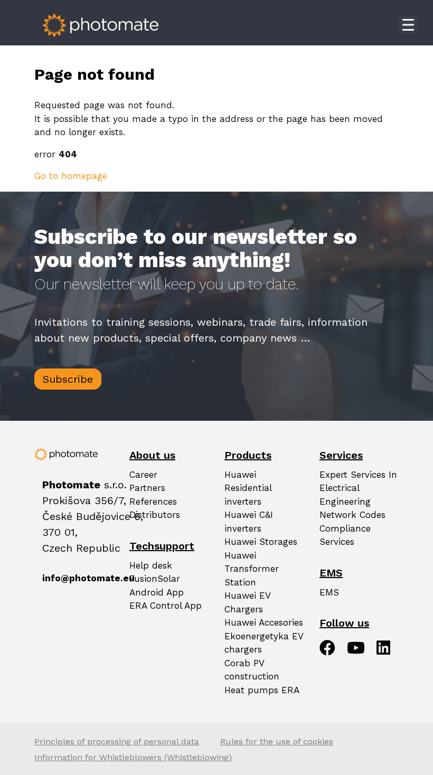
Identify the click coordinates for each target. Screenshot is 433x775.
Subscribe (68, 379)
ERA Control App (165, 605)
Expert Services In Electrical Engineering (358, 488)
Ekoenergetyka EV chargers (263, 643)
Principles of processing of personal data (116, 741)
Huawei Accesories (263, 622)
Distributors (154, 514)
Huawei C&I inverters (248, 521)
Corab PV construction (251, 670)
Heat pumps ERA (261, 690)
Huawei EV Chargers (247, 602)
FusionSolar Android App (156, 585)
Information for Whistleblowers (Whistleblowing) (133, 757)
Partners (147, 488)
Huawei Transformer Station (251, 569)
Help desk (150, 565)
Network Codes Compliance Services (352, 528)
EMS (329, 592)
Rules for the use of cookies (276, 741)
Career (143, 474)
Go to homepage (70, 176)
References (153, 501)
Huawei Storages (260, 541)
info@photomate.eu (44, 578)
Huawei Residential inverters (247, 488)
